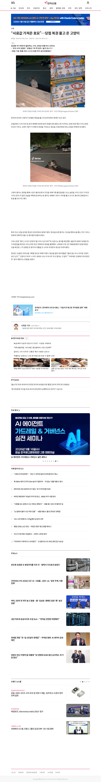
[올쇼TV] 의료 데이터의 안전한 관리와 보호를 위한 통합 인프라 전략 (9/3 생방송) (40, 385)
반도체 (21, 8)
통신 (44, 8)
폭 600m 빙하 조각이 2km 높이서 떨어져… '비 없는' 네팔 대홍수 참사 (38, 482)
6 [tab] (53, 461)
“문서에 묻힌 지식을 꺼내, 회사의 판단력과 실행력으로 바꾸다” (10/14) (36, 389)
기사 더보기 (34, 326)
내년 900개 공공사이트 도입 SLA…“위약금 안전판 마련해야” (35, 619)
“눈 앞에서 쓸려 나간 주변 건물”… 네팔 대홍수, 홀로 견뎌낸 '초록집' (37, 512)
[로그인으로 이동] (88, 3)
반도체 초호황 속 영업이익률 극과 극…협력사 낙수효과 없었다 (35, 565)
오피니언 (88, 8)
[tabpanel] (50, 436)
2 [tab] (45, 461)
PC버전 (57, 772)
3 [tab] (47, 461)
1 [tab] (43, 461)
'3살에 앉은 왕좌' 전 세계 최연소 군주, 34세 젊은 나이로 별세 (41, 328)
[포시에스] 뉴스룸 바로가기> (44, 313)
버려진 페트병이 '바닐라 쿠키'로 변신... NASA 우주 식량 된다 (35, 497)
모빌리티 (36, 8)
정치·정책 (78, 8)
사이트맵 (50, 772)
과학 (69, 8)
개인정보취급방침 (31, 772)
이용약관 (21, 772)
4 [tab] (49, 461)
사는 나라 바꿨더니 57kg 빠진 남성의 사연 (28, 519)
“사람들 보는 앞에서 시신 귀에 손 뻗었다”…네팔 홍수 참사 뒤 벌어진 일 (38, 504)
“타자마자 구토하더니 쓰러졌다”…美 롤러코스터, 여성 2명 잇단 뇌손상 (38, 541)
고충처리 (42, 772)
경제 (51, 8)
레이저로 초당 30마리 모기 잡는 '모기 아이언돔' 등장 (32, 489)
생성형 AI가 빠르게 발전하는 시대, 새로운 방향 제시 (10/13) (33, 46)
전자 (28, 8)
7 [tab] (55, 461)
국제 (12, 29)
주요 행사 (15, 410)
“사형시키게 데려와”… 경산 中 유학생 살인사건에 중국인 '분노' (36, 474)
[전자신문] (50, 2)
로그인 (14, 772)
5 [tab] (51, 461)
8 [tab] (57, 461)
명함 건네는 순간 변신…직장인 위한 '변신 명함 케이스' (33, 527)
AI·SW (13, 8)
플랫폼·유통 (60, 8)
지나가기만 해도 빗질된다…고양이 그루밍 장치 (30, 534)
